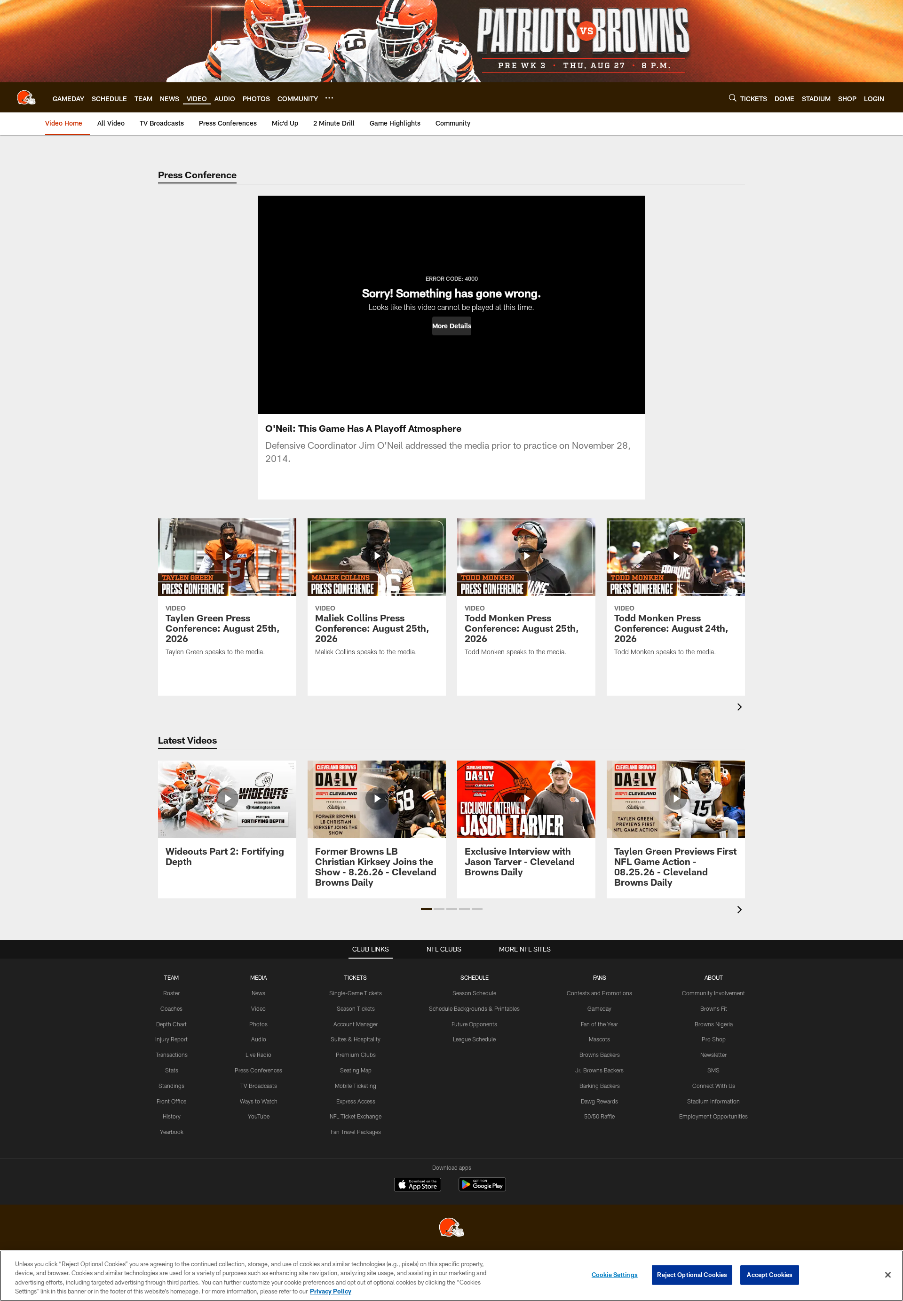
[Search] (733, 97)
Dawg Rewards (599, 1101)
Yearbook (171, 1131)
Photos (258, 1024)
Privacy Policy (330, 1291)
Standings (171, 1085)
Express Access (355, 1101)
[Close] (888, 1274)
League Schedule (474, 1039)
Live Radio (258, 1054)
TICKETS (355, 977)
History (172, 1116)
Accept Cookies (769, 1274)
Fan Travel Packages (356, 1131)
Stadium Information (713, 1101)
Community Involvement (713, 993)
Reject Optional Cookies (692, 1274)
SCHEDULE (474, 977)
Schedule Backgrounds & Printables (474, 1008)
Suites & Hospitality (355, 1039)
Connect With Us (713, 1085)
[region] (451, 1275)
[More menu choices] (329, 98)
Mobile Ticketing (355, 1085)
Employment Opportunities (713, 1116)
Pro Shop (714, 1039)
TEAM (171, 977)
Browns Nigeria (714, 1024)
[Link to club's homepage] (26, 97)
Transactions (172, 1054)
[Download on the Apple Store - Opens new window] (417, 1186)
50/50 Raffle (599, 1116)
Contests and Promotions (599, 993)
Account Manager (355, 1024)
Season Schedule (474, 993)
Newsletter (713, 1054)
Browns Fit (713, 1008)
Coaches (171, 1008)
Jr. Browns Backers (599, 1070)
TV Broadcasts (258, 1085)
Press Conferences (258, 1070)
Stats (171, 1070)
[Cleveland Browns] (451, 1228)
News (258, 993)
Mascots (599, 1039)
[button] (451, 326)
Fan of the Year (599, 1024)
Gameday (599, 1008)
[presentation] (741, 708)
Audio (258, 1039)
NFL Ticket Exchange (355, 1116)
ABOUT (714, 977)
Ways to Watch (258, 1101)
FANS (599, 977)
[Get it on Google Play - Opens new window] (482, 1189)
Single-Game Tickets (355, 993)
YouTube (258, 1116)
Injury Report (171, 1039)
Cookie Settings (615, 1274)
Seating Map (356, 1070)
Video (258, 1008)
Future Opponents (474, 1024)
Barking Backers (599, 1085)
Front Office (171, 1101)
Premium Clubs (356, 1054)
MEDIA (258, 977)
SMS (713, 1070)
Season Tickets (356, 1008)
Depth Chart (171, 1024)
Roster (171, 993)
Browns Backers (599, 1054)
